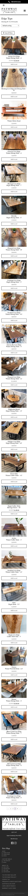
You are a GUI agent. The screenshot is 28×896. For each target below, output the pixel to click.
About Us (5, 865)
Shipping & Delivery (8, 883)
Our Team (5, 870)
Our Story (6, 867)
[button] (7, 33)
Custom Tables (7, 859)
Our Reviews (6, 871)
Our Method (6, 868)
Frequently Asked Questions (11, 881)
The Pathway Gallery (9, 875)
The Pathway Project (9, 877)
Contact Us (6, 879)
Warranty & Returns (9, 888)
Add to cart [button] (14, 64)
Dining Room (6, 852)
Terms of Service (9, 894)
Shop (3, 851)
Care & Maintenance (8, 886)
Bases (4, 862)
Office (5, 856)
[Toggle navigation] (4, 5)
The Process (6, 860)
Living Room (6, 854)
